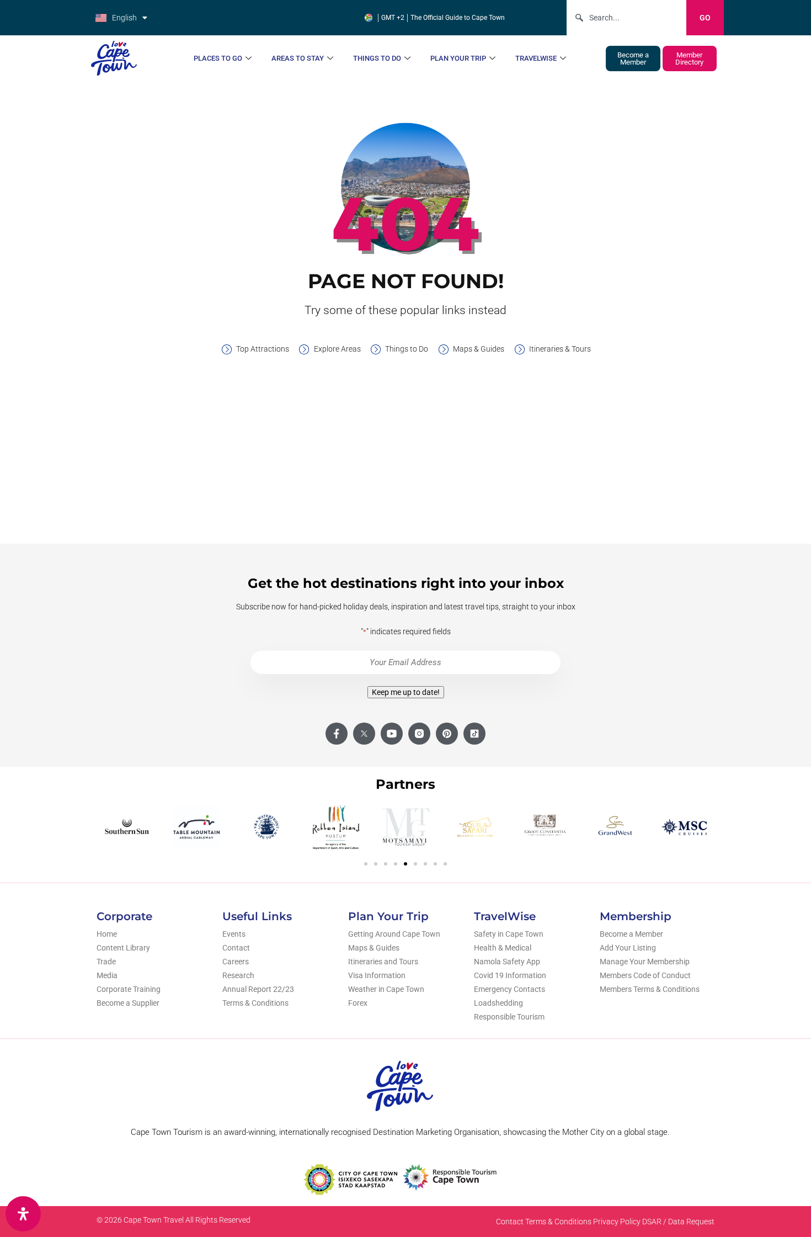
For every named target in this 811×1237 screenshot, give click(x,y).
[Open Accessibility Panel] (23, 1213)
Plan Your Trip (458, 58)
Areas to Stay (297, 58)
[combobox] (626, 17)
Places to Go (218, 58)
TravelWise (536, 58)
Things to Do (377, 58)
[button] (365, 864)
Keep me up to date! (406, 692)
